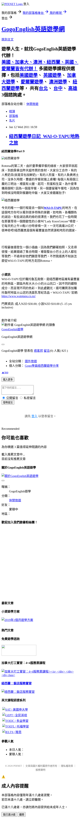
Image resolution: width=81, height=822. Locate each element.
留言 (47, 350)
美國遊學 (29, 75)
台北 (43, 88)
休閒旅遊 (32, 104)
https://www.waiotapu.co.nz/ (19, 296)
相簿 (12, 111)
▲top (5, 372)
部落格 (13, 116)
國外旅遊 (31, 361)
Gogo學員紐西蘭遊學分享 (42, 365)
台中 (58, 88)
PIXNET (17, 765)
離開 (21, 814)
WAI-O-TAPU (53, 207)
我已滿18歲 (9, 814)
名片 (12, 120)
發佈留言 (8, 402)
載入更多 (8, 379)
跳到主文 (8, 39)
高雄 (72, 88)
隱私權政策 (67, 765)
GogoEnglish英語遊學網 (33, 29)
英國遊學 (52, 75)
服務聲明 (40, 769)
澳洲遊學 (58, 81)
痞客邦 (38, 350)
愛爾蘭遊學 (32, 81)
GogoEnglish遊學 (12, 329)
